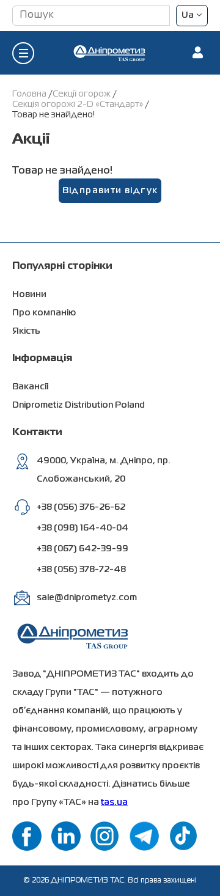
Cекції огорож (82, 94)
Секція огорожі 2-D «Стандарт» (78, 104)
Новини (29, 294)
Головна (30, 94)
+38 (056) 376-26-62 (81, 507)
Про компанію (44, 313)
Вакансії (30, 387)
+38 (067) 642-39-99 (82, 549)
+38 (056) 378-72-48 (81, 569)
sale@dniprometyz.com (87, 597)
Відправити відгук (110, 190)
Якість (26, 331)
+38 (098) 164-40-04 (82, 528)
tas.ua (114, 802)
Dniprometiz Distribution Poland (78, 405)
